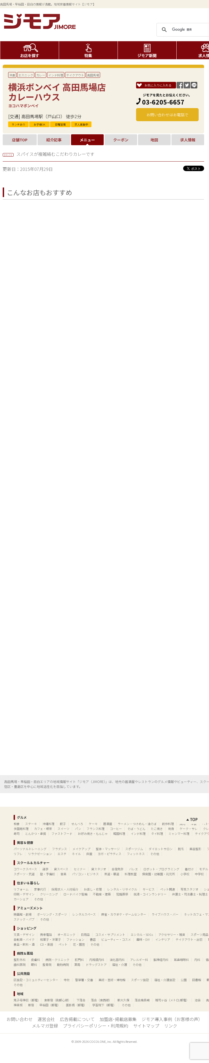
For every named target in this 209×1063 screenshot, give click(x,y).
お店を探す (29, 50)
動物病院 (63, 964)
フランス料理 (95, 828)
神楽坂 (18, 1005)
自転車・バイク (24, 939)
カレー (40, 75)
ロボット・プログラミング (161, 869)
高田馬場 (93, 75)
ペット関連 (167, 889)
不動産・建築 (102, 894)
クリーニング (49, 894)
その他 (154, 853)
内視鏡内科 (96, 959)
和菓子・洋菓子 (50, 939)
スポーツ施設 (140, 980)
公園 (184, 980)
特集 (88, 50)
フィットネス (136, 853)
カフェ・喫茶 (43, 828)
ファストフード (61, 833)
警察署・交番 (84, 980)
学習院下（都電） (104, 1005)
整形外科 (20, 959)
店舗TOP (19, 139)
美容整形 (195, 849)
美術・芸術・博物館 (112, 980)
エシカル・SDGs (142, 934)
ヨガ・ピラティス (109, 853)
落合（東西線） (101, 1000)
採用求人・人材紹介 (64, 889)
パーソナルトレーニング (30, 849)
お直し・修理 (93, 889)
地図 (154, 139)
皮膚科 (35, 959)
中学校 (199, 874)
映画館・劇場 (23, 914)
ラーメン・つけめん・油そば (137, 823)
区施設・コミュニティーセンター (36, 980)
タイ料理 (157, 833)
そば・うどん (136, 828)
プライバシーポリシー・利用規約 (95, 1025)
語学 (45, 869)
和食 (17, 823)
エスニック (25, 75)
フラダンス (59, 849)
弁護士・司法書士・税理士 (190, 894)
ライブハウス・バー (165, 914)
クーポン (120, 139)
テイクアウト (75, 75)
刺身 (171, 828)
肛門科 (79, 959)
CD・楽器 (46, 944)
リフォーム (21, 889)
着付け (189, 869)
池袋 (198, 1000)
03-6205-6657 (163, 101)
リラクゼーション (40, 853)
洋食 (12, 75)
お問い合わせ (20, 1019)
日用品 (85, 934)
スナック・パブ (24, 919)
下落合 (80, 1000)
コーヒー (116, 828)
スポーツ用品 (199, 934)
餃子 (63, 823)
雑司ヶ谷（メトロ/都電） (172, 1000)
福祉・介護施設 (164, 980)
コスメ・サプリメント (110, 934)
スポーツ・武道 (24, 874)
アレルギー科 (139, 959)
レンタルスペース (84, 914)
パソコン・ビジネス (85, 874)
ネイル (76, 853)
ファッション (75, 939)
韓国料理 (119, 833)
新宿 (31, 1005)
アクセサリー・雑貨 (171, 934)
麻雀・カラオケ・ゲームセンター (123, 914)
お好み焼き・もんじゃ (93, 833)
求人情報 (187, 139)
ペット (63, 944)
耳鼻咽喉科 (181, 959)
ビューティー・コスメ (116, 939)
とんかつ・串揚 (35, 833)
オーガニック (66, 934)
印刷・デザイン (24, 894)
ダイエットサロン (161, 849)
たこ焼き (157, 828)
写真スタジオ (189, 889)
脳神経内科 (160, 959)
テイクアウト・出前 (189, 939)
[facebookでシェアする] (180, 86)
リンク (170, 1025)
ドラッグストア (96, 964)
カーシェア (21, 899)
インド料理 (55, 75)
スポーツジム (134, 849)
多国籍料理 (21, 828)
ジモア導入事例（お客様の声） (172, 1019)
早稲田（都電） (49, 1005)
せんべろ (77, 823)
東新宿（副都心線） (57, 1000)
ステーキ (31, 823)
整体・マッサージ (108, 849)
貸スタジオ (98, 869)
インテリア (162, 939)
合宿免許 (118, 869)
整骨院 (46, 964)
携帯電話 (46, 934)
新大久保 (123, 1000)
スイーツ (63, 828)
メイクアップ (81, 849)
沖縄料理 (48, 823)
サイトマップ (146, 1025)
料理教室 (131, 874)
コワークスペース (25, 869)
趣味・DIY (143, 939)
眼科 (34, 964)
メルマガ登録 (45, 1025)
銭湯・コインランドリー (150, 894)
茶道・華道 (111, 874)
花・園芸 (79, 944)
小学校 (184, 874)
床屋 (89, 853)
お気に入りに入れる (158, 85)
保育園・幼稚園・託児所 (158, 874)
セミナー (80, 869)
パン (78, 828)
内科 (197, 959)
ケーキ (93, 823)
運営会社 (46, 1019)
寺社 (67, 980)
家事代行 (40, 889)
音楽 (63, 874)
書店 (93, 939)
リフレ (18, 853)
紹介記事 (54, 139)
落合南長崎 (142, 1000)
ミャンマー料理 (178, 833)
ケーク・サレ (189, 828)
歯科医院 (20, 964)
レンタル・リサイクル (122, 889)
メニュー (87, 139)
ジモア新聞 (147, 50)
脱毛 (181, 849)
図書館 (196, 980)
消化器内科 (117, 959)
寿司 (17, 833)
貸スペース (61, 869)
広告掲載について (77, 1019)
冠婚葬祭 (122, 894)
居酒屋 (107, 823)
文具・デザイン (24, 934)
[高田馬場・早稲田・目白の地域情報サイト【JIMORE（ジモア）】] (41, 27)
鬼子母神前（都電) (26, 1000)
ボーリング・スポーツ (52, 914)
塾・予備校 (47, 874)
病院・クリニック (57, 959)
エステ (61, 853)
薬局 (77, 964)
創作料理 (168, 823)
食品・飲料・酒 (24, 944)
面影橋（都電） (76, 1005)
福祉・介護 (119, 964)
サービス (149, 889)
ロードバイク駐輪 (75, 894)
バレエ (133, 869)
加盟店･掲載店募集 (118, 1019)
